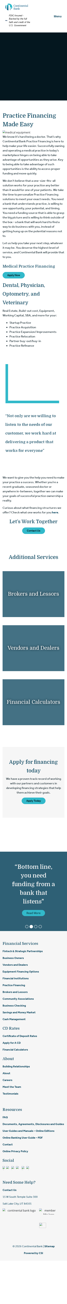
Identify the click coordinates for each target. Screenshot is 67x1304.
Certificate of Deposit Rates (20, 1036)
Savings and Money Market (19, 1012)
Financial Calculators (33, 702)
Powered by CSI (33, 1253)
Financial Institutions (16, 978)
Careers (7, 1080)
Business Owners (13, 958)
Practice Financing (14, 985)
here (55, 512)
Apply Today (33, 800)
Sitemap (49, 1246)
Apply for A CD (12, 1042)
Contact (8, 1144)
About (6, 1073)
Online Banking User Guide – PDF (23, 1137)
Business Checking (14, 1005)
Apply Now (13, 275)
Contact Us (33, 530)
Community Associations (18, 998)
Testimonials (10, 1093)
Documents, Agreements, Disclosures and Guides (33, 1124)
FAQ (5, 1117)
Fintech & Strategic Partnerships (23, 951)
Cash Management (14, 1019)
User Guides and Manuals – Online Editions (28, 1130)
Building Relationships (16, 1066)
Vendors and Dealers (33, 648)
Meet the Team (12, 1086)
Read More (33, 913)
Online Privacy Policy (15, 1151)
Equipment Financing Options (21, 971)
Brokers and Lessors (33, 594)
